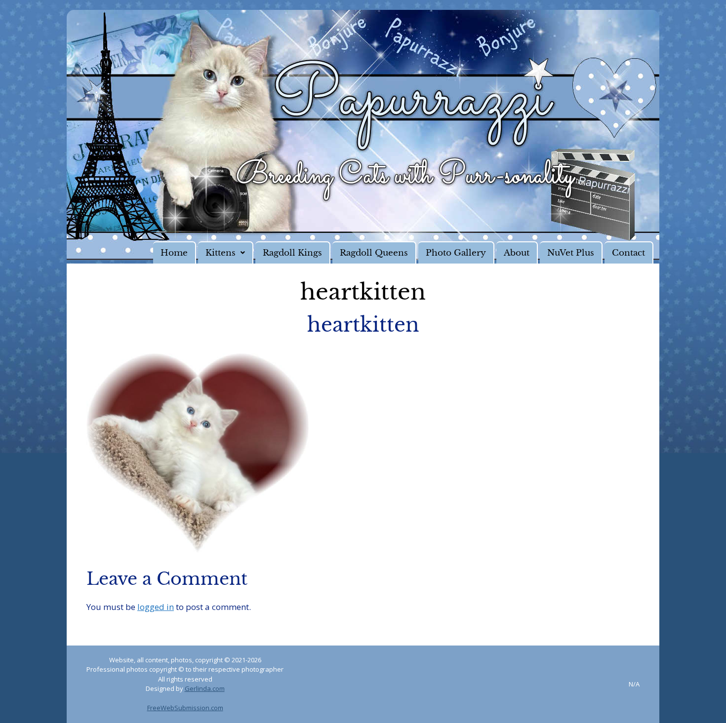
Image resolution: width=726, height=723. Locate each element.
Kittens (220, 253)
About (516, 253)
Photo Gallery (456, 253)
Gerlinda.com (205, 688)
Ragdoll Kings (292, 253)
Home (174, 253)
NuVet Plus (570, 253)
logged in (155, 606)
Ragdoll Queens (374, 253)
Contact (628, 253)
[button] (225, 252)
